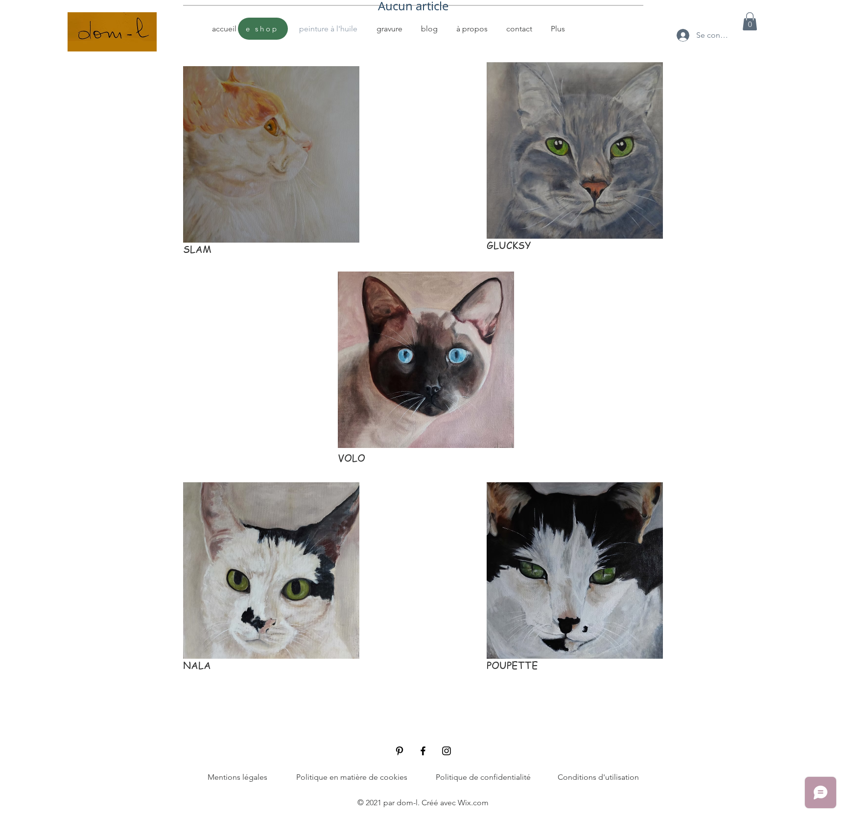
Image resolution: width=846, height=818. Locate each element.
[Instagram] (446, 751)
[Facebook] (423, 751)
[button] (749, 21)
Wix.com (473, 802)
